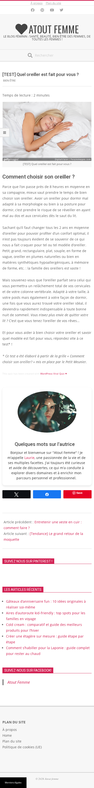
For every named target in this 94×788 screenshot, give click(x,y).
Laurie (29, 457)
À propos (37, 3)
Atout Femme (18, 682)
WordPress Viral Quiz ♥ (53, 373)
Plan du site (53, 3)
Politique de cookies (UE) (22, 747)
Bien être (9, 80)
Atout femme (54, 29)
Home (7, 735)
